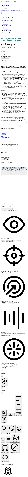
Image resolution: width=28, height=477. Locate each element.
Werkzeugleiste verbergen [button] (6, 208)
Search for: (3, 126)
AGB (2, 136)
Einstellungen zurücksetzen (7, 464)
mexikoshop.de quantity (6, 56)
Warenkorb (5, 8)
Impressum (3, 133)
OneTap (9, 206)
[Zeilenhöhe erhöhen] (2, 388)
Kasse (4, 6)
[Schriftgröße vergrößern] (2, 370)
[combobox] (14, 171)
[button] (1, 175)
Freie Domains (4, 149)
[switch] (7, 241)
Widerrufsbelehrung (5, 137)
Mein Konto (6, 5)
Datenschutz (3, 134)
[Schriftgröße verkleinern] (2, 375)
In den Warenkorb (4, 57)
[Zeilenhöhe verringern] (2, 393)
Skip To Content (4, 463)
